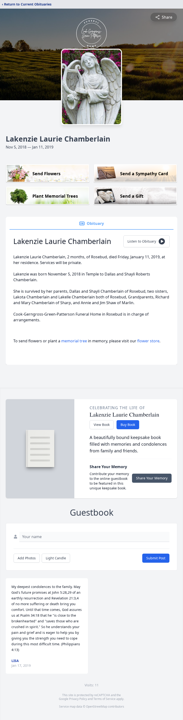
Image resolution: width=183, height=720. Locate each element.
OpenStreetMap (96, 706)
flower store (148, 341)
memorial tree (74, 341)
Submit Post (155, 558)
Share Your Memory (152, 478)
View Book (102, 424)
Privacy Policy (78, 699)
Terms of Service (104, 699)
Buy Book (128, 424)
